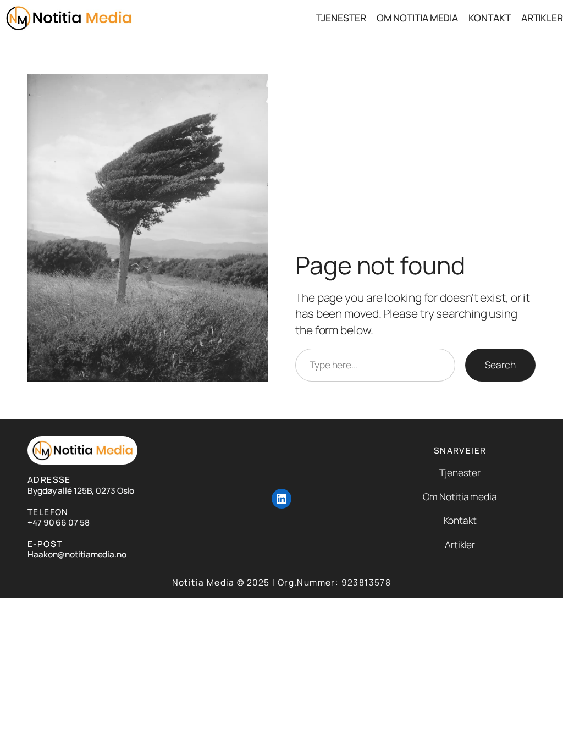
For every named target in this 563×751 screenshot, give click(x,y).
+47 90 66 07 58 (58, 522)
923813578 (366, 582)
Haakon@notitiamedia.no (76, 554)
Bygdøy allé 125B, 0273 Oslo (80, 490)
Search (500, 364)
